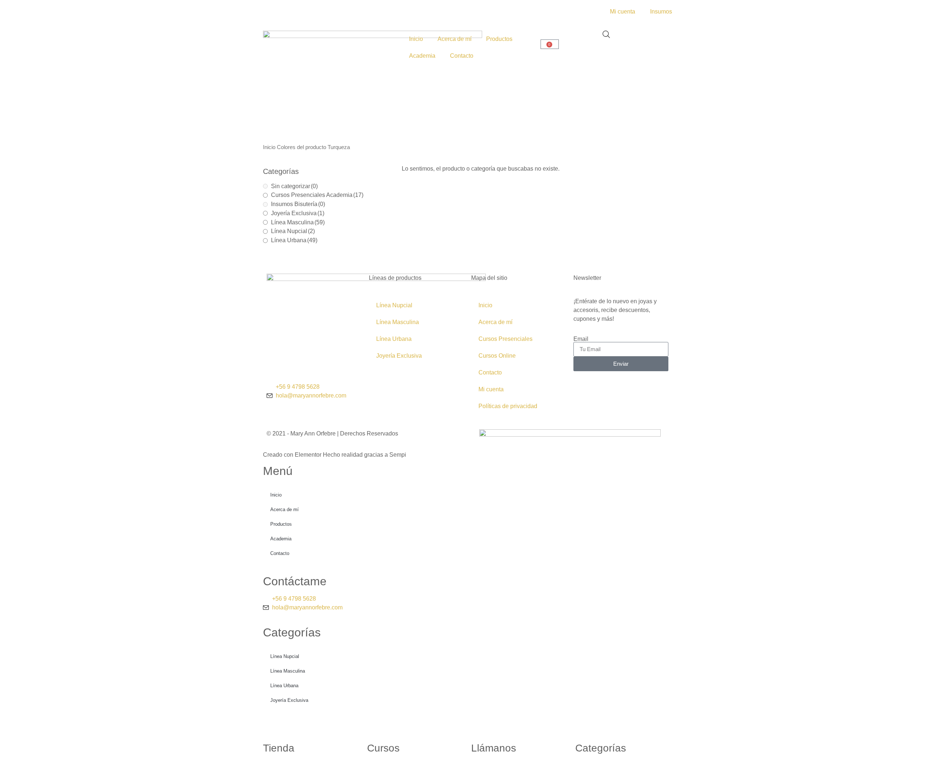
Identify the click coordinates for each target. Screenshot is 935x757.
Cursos (383, 748)
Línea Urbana (294, 240)
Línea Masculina (298, 222)
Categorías (600, 748)
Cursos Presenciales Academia (317, 195)
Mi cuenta (491, 389)
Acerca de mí (455, 39)
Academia (422, 56)
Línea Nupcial (293, 231)
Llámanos (493, 748)
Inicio (416, 39)
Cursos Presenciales (505, 339)
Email (580, 339)
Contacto (461, 56)
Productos (499, 39)
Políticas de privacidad (507, 406)
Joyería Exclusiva (297, 213)
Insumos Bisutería (298, 204)
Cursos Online (497, 356)
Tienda (278, 748)
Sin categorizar (294, 186)
